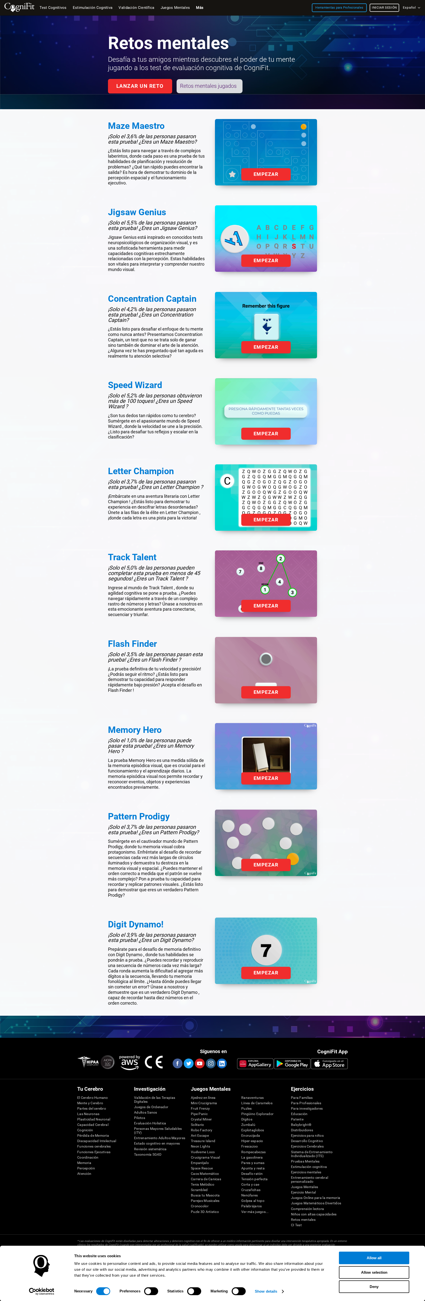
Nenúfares (249, 1195)
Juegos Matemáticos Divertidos (316, 1203)
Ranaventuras (252, 1098)
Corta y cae (250, 1184)
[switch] (151, 1291)
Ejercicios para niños (307, 1135)
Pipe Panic (199, 1114)
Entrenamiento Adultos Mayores (159, 1138)
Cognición (85, 1130)
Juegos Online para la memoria (315, 1198)
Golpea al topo (252, 1201)
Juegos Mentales (304, 1187)
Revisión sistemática (150, 1149)
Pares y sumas (253, 1163)
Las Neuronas (88, 1114)
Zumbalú (248, 1125)
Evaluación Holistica (150, 1123)
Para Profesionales (306, 1103)
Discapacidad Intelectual (96, 1141)
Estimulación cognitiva (309, 1167)
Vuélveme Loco (203, 1152)
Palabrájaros (251, 1206)
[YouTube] (199, 1063)
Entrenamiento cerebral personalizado (309, 1179)
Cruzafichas (250, 1190)
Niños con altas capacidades (314, 1214)
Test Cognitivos (53, 7)
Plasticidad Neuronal (93, 1119)
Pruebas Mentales (305, 1161)
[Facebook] (177, 1063)
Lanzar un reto (140, 86)
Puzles (246, 1108)
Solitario (197, 1125)
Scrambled (199, 1190)
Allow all (374, 1258)
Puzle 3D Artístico (205, 1212)
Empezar (266, 174)
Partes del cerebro (91, 1108)
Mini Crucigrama (204, 1103)
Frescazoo (249, 1146)
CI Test (296, 1225)
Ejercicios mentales (306, 1172)
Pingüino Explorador (257, 1114)
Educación (299, 1114)
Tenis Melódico (202, 1184)
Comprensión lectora (307, 1209)
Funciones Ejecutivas (94, 1152)
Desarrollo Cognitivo (307, 1141)
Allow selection (374, 1272)
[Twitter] (188, 1063)
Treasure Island (203, 1141)
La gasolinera (252, 1157)
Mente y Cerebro (90, 1103)
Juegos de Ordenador (151, 1107)
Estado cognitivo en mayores (157, 1143)
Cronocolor (200, 1206)
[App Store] (329, 1063)
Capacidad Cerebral (92, 1125)
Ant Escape (200, 1135)
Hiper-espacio (252, 1141)
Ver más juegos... (255, 1212)
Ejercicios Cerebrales (307, 1146)
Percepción (86, 1168)
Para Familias (302, 1098)
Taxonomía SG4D (147, 1154)
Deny (374, 1287)
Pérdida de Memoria (93, 1135)
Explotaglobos (252, 1130)
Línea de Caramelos (257, 1103)
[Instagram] (210, 1063)
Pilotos (139, 1118)
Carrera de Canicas (206, 1179)
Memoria (84, 1163)
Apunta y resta (253, 1168)
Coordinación (87, 1157)
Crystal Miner (201, 1119)
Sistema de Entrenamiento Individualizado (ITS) (312, 1154)
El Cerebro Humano (92, 1098)
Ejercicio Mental (303, 1192)
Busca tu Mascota (205, 1195)
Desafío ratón (252, 1174)
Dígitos (246, 1119)
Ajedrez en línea (203, 1098)
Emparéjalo (200, 1163)
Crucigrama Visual (205, 1157)
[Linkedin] (221, 1063)
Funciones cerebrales (94, 1146)
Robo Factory (201, 1130)
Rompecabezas (253, 1152)
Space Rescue (202, 1168)
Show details (266, 1291)
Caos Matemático (205, 1174)
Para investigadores (307, 1108)
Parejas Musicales (205, 1201)
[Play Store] (292, 1063)
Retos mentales (303, 1220)
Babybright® (301, 1125)
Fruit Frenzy (200, 1108)
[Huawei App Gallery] (255, 1063)
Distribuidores (302, 1130)
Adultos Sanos (145, 1112)
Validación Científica (136, 7)
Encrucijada (250, 1135)
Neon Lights (200, 1146)
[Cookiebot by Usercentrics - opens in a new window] (41, 1291)
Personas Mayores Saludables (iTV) (158, 1131)
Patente (297, 1119)
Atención (84, 1174)
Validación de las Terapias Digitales (154, 1100)
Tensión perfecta (254, 1179)
